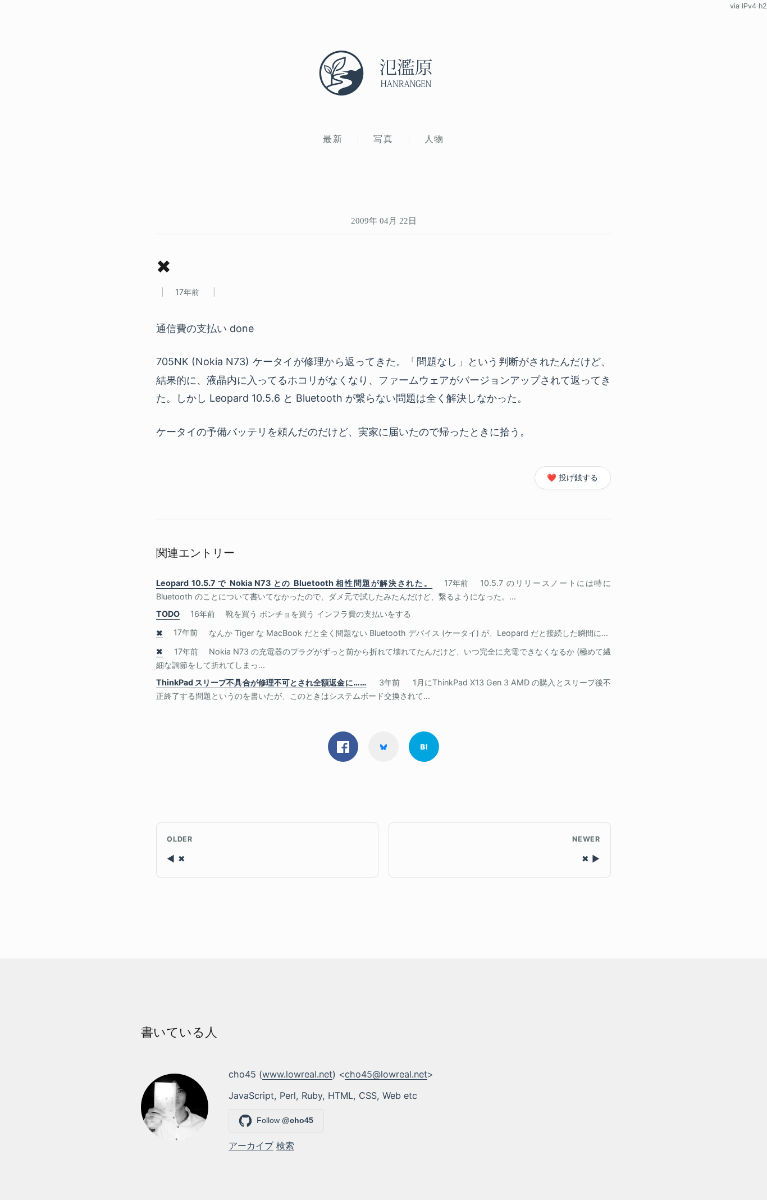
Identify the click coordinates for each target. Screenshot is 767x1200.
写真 (383, 138)
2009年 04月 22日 (384, 220)
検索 (285, 1145)
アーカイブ (251, 1145)
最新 (333, 138)
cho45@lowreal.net (386, 1074)
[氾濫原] (383, 73)
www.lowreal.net (297, 1074)
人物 (434, 138)
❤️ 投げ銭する (572, 477)
